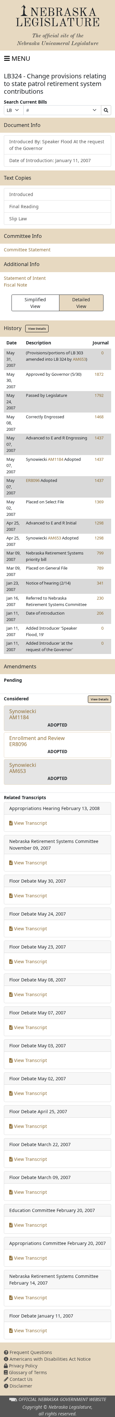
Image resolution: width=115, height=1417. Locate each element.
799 (100, 553)
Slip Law (18, 219)
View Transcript (30, 823)
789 (100, 568)
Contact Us (20, 1379)
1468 (99, 417)
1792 (99, 395)
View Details (37, 329)
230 (100, 598)
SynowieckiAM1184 (22, 714)
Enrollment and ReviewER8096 (37, 741)
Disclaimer (20, 1386)
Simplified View (35, 302)
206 (100, 613)
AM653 (79, 359)
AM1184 (55, 459)
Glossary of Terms (27, 1372)
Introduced (21, 194)
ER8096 (33, 480)
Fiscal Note (15, 285)
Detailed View (81, 302)
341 (100, 583)
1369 (99, 502)
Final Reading (24, 206)
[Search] (106, 110)
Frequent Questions (30, 1352)
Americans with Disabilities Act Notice (49, 1359)
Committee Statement (27, 250)
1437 (99, 438)
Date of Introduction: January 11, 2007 (50, 160)
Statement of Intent (25, 278)
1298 (99, 523)
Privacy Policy (22, 1366)
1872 (99, 374)
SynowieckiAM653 (22, 768)
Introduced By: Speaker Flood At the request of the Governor (56, 144)
